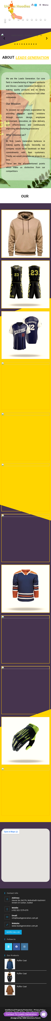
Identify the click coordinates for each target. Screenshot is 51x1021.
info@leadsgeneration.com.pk (25, 918)
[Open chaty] (43, 1014)
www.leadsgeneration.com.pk (25, 926)
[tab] (5, 22)
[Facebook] (16, 946)
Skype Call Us (13, 932)
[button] (4, 38)
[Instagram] (24, 946)
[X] (8, 946)
